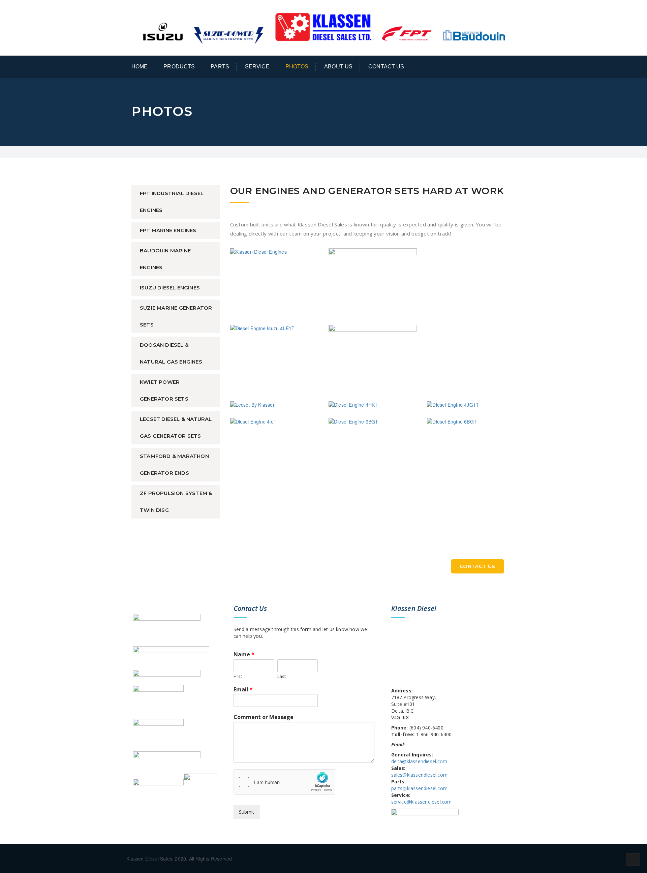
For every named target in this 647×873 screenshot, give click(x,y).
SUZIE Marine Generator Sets (176, 316)
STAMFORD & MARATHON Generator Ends (174, 464)
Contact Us (386, 66)
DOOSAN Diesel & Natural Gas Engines (171, 353)
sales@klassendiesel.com (419, 775)
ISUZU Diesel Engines (170, 287)
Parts (220, 66)
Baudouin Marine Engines (165, 259)
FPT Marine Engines (168, 230)
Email (243, 689)
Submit (246, 812)
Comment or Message (264, 717)
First (238, 676)
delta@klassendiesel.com (419, 761)
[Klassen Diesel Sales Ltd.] (323, 27)
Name (244, 654)
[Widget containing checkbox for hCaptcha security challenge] (284, 782)
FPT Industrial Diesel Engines (172, 201)
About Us (338, 66)
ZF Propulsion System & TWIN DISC (176, 501)
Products (179, 66)
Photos (297, 66)
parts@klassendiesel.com (419, 788)
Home (139, 66)
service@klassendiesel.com (421, 802)
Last (281, 676)
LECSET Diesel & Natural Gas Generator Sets (176, 427)
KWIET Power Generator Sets (164, 390)
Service (257, 66)
